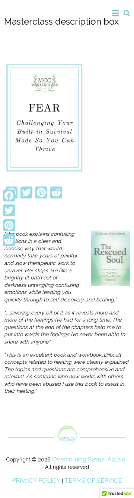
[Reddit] (8, 240)
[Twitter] (8, 210)
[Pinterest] (8, 225)
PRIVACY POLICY (36, 480)
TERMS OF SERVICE (93, 480)
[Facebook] (8, 195)
